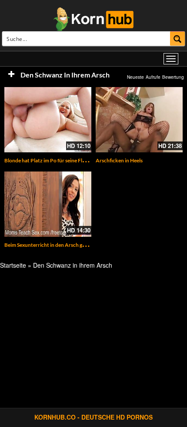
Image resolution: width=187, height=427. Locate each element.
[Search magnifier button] (177, 38)
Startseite (13, 265)
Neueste (135, 77)
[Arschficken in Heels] (139, 119)
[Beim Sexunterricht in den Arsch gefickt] (47, 204)
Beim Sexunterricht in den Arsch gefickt (50, 245)
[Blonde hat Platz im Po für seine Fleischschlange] (47, 119)
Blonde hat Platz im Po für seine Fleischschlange (59, 160)
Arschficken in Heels (119, 160)
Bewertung (173, 77)
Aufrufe (153, 77)
